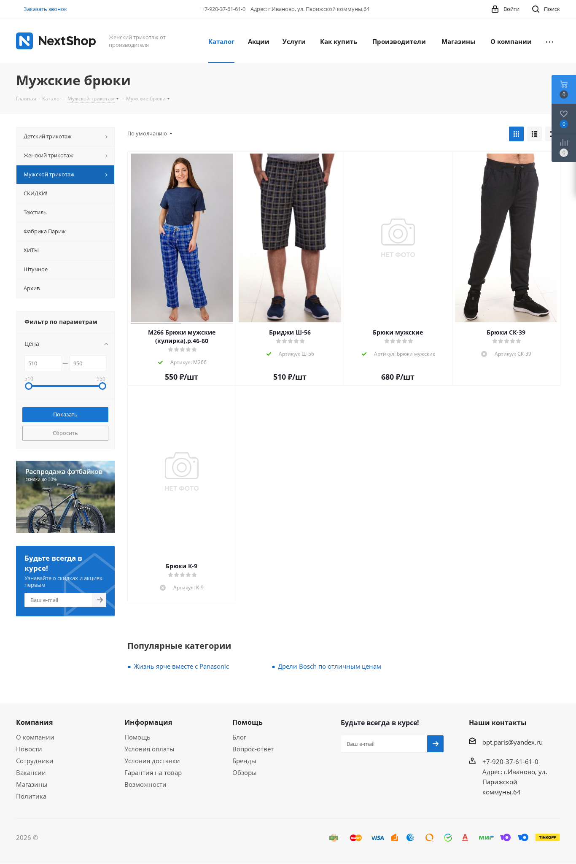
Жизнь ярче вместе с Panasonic (181, 666)
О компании (35, 737)
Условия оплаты (149, 749)
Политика (31, 796)
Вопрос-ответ (253, 749)
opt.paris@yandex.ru (512, 742)
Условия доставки (152, 760)
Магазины (32, 784)
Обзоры (244, 772)
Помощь (137, 737)
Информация (148, 722)
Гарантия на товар (153, 772)
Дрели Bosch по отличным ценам (329, 666)
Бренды (244, 760)
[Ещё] (549, 41)
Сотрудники (35, 760)
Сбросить (65, 433)
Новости (29, 749)
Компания (34, 722)
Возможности (145, 784)
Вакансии (31, 772)
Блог (239, 737)
